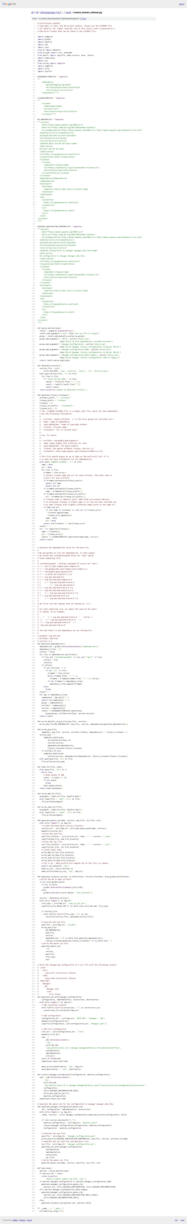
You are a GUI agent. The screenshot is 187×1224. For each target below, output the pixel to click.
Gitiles (15, 1220)
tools (68, 12)
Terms (29, 1220)
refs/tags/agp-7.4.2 (50, 12)
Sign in (181, 4)
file (83, 19)
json (182, 1220)
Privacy (22, 1220)
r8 (32, 12)
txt (176, 1220)
